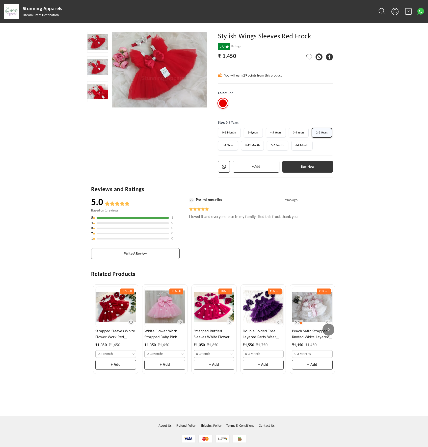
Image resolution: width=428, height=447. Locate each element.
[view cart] (408, 11)
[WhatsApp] (319, 56)
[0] (408, 11)
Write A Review (135, 254)
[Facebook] (329, 56)
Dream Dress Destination (41, 15)
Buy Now (307, 167)
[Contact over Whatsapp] (420, 11)
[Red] (222, 103)
